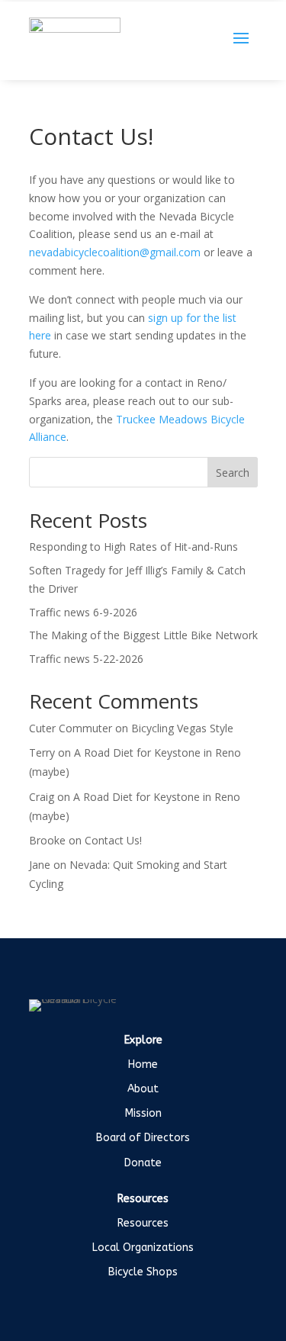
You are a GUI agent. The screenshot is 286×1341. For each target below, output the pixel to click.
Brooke (47, 840)
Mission (143, 1113)
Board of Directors (143, 1137)
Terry (42, 752)
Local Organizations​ (143, 1247)
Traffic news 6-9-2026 (83, 612)
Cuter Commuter (70, 728)
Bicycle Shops (143, 1271)
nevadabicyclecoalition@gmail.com (115, 252)
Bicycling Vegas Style (182, 728)
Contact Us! (113, 840)
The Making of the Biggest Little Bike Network (143, 635)
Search (232, 472)
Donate (143, 1162)
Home (143, 1064)
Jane (39, 864)
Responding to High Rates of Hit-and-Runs (135, 546)
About (143, 1088)
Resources (143, 1223)
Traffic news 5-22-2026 (86, 658)
